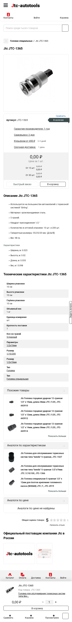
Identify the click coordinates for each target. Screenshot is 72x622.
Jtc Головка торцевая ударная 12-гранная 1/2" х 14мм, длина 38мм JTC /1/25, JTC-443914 (42, 427)
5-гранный (12, 337)
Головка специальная (17, 379)
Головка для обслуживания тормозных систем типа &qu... (41, 594)
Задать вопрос (70, 310)
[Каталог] (5, 5)
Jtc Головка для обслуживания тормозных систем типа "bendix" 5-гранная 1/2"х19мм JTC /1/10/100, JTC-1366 (42, 470)
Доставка (36, 578)
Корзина (64, 18)
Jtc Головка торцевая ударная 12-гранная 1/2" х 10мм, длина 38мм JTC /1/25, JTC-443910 (42, 402)
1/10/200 (11, 354)
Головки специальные (21, 41)
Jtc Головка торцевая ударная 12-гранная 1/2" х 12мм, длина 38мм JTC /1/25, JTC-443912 (42, 415)
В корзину (53, 184)
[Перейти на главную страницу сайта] (26, 5)
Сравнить (8, 618)
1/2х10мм (12, 345)
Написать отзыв (57, 525)
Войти (37, 18)
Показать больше (57, 436)
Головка (11, 370)
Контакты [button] (8, 18)
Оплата (22, 578)
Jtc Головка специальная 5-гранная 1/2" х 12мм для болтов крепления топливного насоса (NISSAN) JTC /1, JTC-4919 (41, 482)
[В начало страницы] (65, 616)
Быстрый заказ (22, 184)
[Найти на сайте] (65, 28)
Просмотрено (52, 618)
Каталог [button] (10, 578)
